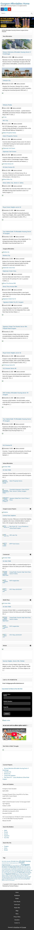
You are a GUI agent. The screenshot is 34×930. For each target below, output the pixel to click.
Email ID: (5, 707)
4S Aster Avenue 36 (8, 167)
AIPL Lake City (13, 535)
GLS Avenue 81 (7, 445)
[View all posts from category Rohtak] (30, 645)
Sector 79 (4, 874)
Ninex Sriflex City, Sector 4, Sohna (13, 183)
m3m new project (25, 867)
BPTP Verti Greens (14, 543)
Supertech (6, 835)
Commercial (6, 554)
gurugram (4, 866)
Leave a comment (18, 57)
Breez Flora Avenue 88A (10, 286)
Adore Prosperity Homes (10, 136)
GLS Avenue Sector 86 (9, 368)
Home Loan (17, 904)
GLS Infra (6, 837)
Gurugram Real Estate (14, 866)
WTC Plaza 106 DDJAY (15, 589)
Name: (5, 695)
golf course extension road (16, 865)
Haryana (22, 866)
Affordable (9, 861)
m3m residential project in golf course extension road (22, 870)
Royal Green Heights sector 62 (12, 207)
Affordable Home (15, 861)
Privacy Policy (17, 916)
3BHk (5, 861)
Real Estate (22, 872)
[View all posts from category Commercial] (30, 554)
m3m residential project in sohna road (9, 871)
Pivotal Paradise (15, 872)
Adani (5, 830)
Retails (17, 898)
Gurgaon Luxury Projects (9, 509)
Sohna (5, 848)
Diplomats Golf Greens (9, 151)
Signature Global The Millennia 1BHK (23, 874)
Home (17, 892)
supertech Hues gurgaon (10, 880)
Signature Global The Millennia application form (15, 876)
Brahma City (6, 255)
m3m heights (19, 867)
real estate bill (28, 872)
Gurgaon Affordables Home (15, 3)
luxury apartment (27, 866)
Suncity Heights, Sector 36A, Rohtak (13, 661)
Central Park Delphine (9, 515)
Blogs (17, 910)
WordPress (16, 927)
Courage (24, 927)
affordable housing (25, 861)
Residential (17, 895)
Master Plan (17, 907)
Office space (9, 872)
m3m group (13, 867)
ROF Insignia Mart (14, 580)
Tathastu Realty (7, 105)
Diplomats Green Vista (9, 271)
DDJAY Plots (6, 600)
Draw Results (17, 901)
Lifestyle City (7, 80)
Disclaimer (17, 920)
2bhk (3, 861)
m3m (9, 867)
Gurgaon (6, 846)
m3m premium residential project (17, 869)
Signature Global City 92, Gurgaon (13, 302)
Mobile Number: (7, 701)
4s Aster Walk (7, 470)
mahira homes (20, 871)
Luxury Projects (5, 867)
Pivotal (6, 832)
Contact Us (17, 923)
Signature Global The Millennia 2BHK (9, 875)
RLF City (5, 120)
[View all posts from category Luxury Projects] (30, 509)
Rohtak (5, 645)
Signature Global (10, 874)
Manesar (5, 872)
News (17, 913)
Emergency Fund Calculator (9, 788)
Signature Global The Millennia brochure (18, 877)
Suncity (6, 834)
